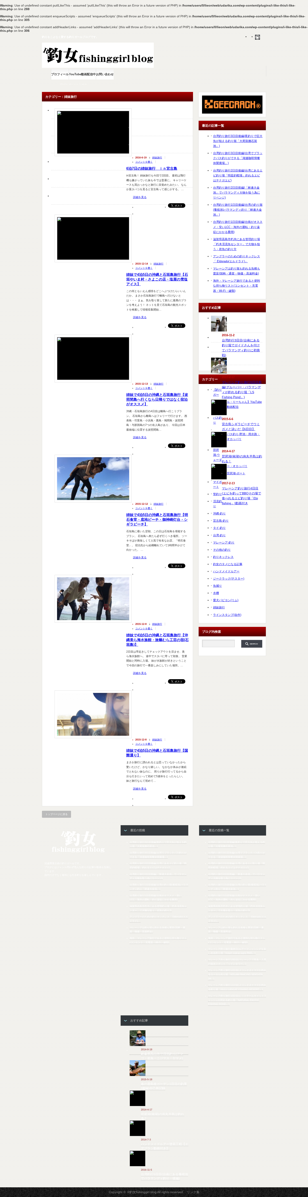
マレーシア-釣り (223, 542)
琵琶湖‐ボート (236, 473)
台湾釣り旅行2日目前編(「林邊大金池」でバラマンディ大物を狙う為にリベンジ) (236, 192)
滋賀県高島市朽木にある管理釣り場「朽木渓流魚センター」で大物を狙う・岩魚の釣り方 (236, 244)
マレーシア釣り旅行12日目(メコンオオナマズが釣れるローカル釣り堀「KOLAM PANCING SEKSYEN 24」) (237, 974)
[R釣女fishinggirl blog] (78, 852)
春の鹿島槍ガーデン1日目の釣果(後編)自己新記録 (164, 1086)
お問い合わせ (105, 74)
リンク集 (193, 1192)
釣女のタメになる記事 (227, 564)
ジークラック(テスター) (228, 578)
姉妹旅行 (157, 157)
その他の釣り (222, 549)
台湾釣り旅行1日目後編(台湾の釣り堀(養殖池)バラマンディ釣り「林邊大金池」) (237, 209)
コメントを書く (144, 161)
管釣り (217, 494)
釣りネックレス (223, 557)
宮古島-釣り (221, 520)
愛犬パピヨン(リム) (225, 600)
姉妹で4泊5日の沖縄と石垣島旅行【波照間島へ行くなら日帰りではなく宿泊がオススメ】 (157, 399)
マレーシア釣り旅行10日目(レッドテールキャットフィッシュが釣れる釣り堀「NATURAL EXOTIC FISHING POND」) (237, 999)
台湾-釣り (219, 535)
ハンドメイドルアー (226, 571)
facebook (263, 37)
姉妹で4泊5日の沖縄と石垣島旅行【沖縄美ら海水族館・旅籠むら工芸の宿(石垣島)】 (157, 639)
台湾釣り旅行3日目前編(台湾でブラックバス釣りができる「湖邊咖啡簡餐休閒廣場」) (237, 158)
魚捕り (217, 585)
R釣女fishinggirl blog (141, 1192)
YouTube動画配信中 (82, 74)
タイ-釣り (219, 528)
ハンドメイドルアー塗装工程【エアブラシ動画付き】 (164, 1146)
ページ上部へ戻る (304, 649)
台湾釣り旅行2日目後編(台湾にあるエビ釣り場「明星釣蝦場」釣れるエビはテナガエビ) (237, 175)
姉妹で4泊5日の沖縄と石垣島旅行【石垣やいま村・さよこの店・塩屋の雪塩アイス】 (157, 279)
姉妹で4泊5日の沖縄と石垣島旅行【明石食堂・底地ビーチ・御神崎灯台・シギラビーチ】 (157, 519)
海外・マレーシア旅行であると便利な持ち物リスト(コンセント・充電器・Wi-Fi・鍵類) (236, 285)
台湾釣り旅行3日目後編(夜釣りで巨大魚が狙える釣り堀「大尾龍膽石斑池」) (237, 141)
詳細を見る (140, 197)
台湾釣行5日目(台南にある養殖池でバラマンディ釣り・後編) (164, 1176)
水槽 (216, 593)
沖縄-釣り (219, 513)
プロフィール (60, 74)
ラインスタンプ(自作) (227, 615)
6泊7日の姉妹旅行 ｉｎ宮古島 (151, 168)
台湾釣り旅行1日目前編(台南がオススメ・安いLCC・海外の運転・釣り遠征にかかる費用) (237, 226)
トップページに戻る (56, 814)
